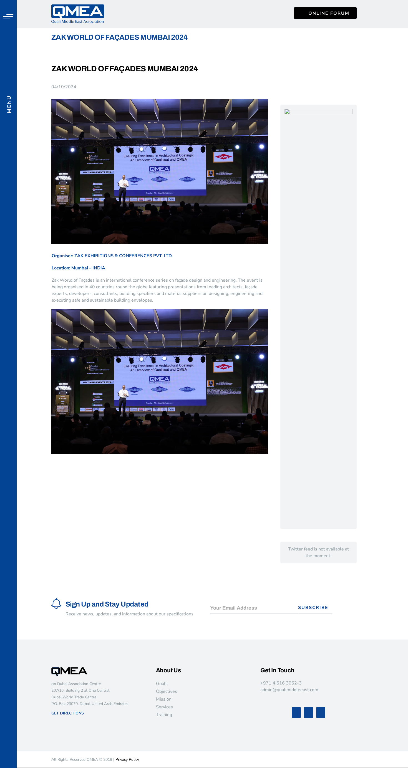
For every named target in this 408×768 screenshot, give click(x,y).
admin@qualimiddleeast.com (289, 690)
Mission (164, 699)
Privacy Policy (127, 759)
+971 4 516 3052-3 (281, 683)
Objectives (166, 691)
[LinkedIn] (320, 712)
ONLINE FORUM (328, 13)
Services (164, 707)
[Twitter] (308, 712)
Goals (162, 684)
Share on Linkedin (87, 467)
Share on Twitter (72, 467)
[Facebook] (296, 712)
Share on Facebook (57, 467)
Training (164, 715)
